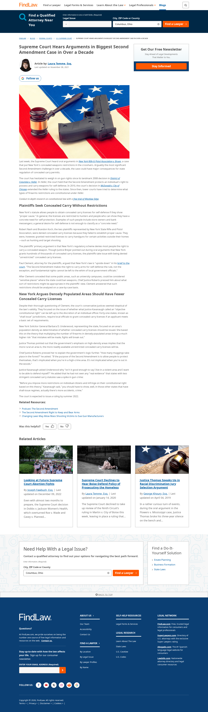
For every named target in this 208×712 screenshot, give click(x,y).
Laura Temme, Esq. (60, 63)
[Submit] (62, 670)
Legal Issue (69, 18)
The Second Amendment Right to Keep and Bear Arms (51, 412)
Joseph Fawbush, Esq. (40, 490)
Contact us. (46, 640)
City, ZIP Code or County (126, 18)
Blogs (32, 38)
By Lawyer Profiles (88, 662)
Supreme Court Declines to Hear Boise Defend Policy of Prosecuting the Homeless (101, 483)
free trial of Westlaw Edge (86, 198)
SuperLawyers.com (166, 635)
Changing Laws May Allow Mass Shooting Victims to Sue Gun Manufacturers (63, 416)
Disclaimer (45, 703)
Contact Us (85, 634)
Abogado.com (164, 647)
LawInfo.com (163, 658)
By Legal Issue (87, 657)
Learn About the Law (126, 641)
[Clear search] (158, 24)
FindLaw (22, 38)
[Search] (186, 5)
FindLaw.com (163, 624)
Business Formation (164, 564)
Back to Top (105, 594)
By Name (84, 667)
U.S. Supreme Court (64, 38)
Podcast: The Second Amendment (40, 408)
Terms (22, 703)
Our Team (84, 624)
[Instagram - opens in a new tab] (61, 685)
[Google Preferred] (77, 685)
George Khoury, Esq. (155, 493)
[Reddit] (69, 685)
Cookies (58, 703)
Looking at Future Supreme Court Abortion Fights (43, 482)
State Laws (160, 569)
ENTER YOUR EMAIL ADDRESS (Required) (39, 664)
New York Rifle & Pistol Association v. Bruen (100, 161)
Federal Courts (45, 38)
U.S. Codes (121, 657)
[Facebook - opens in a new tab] (38, 685)
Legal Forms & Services (127, 624)
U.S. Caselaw (122, 651)
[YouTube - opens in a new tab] (46, 685)
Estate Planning (162, 559)
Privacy (32, 703)
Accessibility (86, 629)
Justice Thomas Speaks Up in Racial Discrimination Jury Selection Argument (160, 483)
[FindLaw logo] (29, 5)
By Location (85, 651)
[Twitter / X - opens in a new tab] (54, 685)
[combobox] (87, 24)
